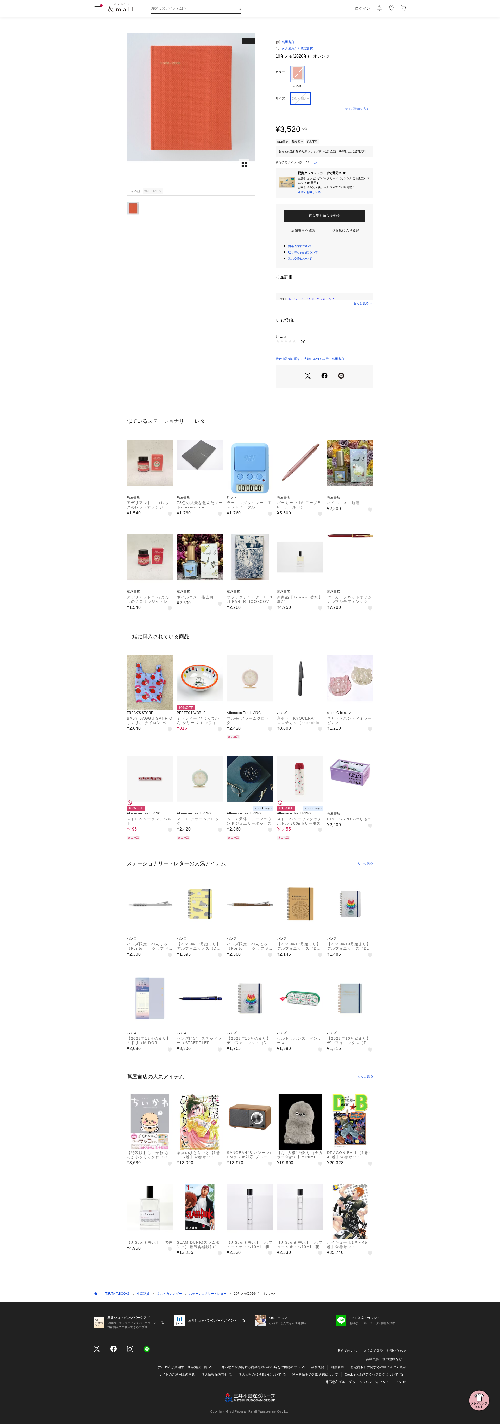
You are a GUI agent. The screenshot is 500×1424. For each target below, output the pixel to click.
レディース (296, 298)
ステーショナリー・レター (208, 1294)
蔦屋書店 (288, 42)
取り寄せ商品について (303, 252)
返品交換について (300, 258)
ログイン (362, 8)
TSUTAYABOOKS (117, 1294)
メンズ (310, 298)
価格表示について (300, 246)
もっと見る (361, 303)
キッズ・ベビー (327, 298)
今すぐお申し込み (309, 192)
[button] (191, 110)
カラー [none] (280, 72)
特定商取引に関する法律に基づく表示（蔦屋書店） (311, 359)
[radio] (297, 77)
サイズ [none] (280, 98)
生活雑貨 (143, 1294)
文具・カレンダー (169, 1294)
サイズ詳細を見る (357, 108)
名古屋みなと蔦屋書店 (297, 49)
